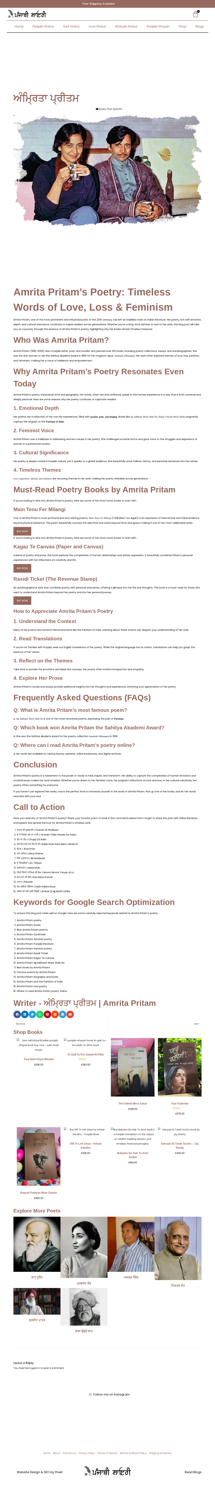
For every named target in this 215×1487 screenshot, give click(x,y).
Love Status (97, 26)
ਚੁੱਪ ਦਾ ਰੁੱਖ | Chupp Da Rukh (31, 839)
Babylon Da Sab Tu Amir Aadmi (132, 1155)
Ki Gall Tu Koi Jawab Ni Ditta (86, 1054)
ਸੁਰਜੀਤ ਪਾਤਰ (37, 1320)
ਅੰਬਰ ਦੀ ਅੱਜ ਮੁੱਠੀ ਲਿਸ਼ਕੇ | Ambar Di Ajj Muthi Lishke (43, 891)
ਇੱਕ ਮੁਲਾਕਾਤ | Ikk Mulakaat (31, 858)
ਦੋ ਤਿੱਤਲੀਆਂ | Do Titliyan (29, 863)
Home (19, 26)
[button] (17, 1014)
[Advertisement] (107, 58)
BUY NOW (22, 531)
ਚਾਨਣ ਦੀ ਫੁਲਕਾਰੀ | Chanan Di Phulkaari (37, 830)
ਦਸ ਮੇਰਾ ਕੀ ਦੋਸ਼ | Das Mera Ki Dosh (35, 877)
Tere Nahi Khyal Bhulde (39, 1059)
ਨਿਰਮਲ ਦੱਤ (178, 1285)
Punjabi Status (43, 26)
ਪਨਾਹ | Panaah (25, 882)
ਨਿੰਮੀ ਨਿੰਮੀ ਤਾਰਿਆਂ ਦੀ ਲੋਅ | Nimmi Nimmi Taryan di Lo (45, 872)
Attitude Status (126, 26)
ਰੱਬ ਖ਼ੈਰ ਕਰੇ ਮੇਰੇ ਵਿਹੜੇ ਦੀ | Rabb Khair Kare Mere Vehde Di (47, 844)
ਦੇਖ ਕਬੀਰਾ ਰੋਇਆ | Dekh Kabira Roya (36, 886)
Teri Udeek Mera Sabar (132, 1103)
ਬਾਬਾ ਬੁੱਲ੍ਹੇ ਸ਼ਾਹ (84, 1331)
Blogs (200, 26)
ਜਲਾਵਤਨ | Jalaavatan (28, 867)
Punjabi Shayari (158, 26)
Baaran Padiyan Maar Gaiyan (38, 1192)
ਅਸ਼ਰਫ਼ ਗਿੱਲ (131, 1277)
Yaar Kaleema (179, 1103)
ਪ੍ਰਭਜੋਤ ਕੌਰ (84, 1283)
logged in (34, 1368)
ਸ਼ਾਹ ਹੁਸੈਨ (37, 1277)
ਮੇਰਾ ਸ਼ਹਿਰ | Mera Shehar (30, 853)
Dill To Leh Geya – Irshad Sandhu (85, 1145)
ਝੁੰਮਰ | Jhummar (26, 849)
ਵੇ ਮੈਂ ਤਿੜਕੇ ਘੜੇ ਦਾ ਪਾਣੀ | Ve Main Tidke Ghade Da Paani (46, 834)
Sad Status (71, 26)
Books (102, 109)
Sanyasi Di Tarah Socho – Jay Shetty (180, 1145)
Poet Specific (114, 109)
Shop (182, 26)
